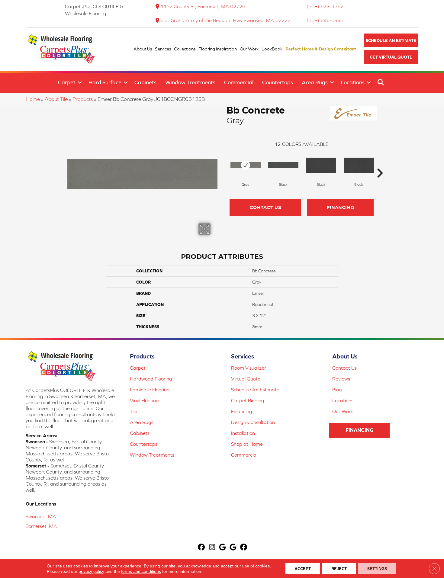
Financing (340, 207)
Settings (377, 568)
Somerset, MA (41, 526)
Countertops (277, 82)
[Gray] (245, 165)
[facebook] (201, 547)
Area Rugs (315, 82)
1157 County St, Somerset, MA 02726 (202, 6)
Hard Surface (104, 82)
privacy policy (91, 571)
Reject (339, 568)
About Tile (56, 99)
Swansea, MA (41, 516)
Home (33, 99)
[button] (391, 40)
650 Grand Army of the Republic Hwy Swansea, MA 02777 (225, 20)
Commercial (238, 82)
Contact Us (265, 207)
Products (82, 99)
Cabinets (145, 82)
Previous (223, 164)
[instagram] (212, 547)
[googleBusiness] (222, 547)
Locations (353, 82)
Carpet (67, 82)
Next (379, 164)
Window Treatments (190, 82)
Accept (302, 568)
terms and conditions (141, 571)
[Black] (283, 165)
